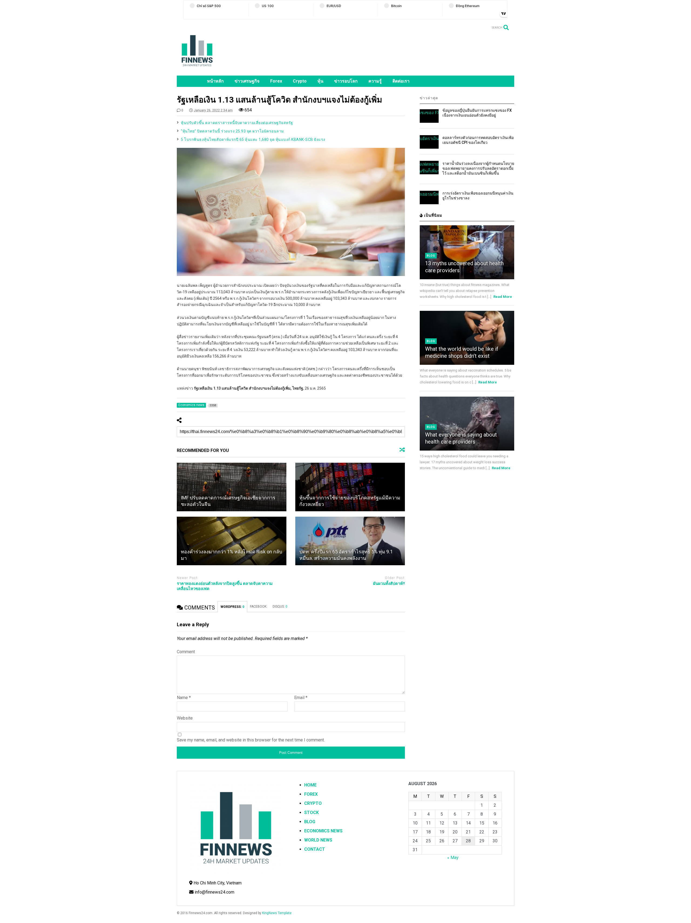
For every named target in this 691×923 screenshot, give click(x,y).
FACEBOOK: (258, 606)
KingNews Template (277, 913)
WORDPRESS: (232, 607)
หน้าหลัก (215, 81)
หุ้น (320, 81)
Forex (276, 81)
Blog (431, 255)
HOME (310, 785)
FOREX (311, 794)
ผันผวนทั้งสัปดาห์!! (389, 583)
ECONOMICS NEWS (323, 830)
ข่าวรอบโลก (346, 81)
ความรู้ (375, 81)
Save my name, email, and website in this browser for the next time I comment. (251, 740)
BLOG (309, 821)
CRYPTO (313, 803)
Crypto (300, 81)
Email (300, 697)
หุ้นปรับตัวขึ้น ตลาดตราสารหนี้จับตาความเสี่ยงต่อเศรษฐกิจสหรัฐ (237, 123)
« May (453, 857)
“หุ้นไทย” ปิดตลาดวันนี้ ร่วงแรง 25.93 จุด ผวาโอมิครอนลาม (232, 131)
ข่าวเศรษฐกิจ (247, 81)
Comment (186, 651)
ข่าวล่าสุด (429, 98)
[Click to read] (231, 487)
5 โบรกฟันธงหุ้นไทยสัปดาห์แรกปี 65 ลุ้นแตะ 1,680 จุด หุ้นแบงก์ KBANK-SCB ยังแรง (253, 139)
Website (185, 718)
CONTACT (314, 849)
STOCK (311, 812)
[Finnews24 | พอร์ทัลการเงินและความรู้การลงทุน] (197, 69)
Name (184, 697)
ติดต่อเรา (400, 81)
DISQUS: (280, 606)
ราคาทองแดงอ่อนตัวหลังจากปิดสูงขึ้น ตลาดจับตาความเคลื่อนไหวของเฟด (225, 586)
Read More (502, 297)
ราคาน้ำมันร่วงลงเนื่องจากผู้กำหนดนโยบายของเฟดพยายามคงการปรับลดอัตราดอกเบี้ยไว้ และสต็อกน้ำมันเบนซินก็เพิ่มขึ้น (478, 168)
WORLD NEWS (318, 840)
